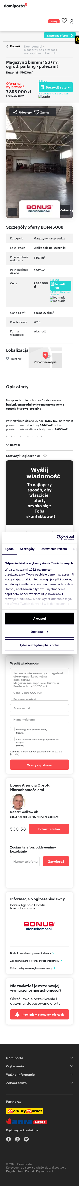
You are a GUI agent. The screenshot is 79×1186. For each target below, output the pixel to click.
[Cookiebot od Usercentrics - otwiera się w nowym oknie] (56, 537)
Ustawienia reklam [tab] (54, 548)
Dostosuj (37, 631)
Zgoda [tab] (9, 548)
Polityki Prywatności (39, 1171)
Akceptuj (39, 618)
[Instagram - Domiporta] (17, 1139)
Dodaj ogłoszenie (54, 21)
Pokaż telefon (49, 829)
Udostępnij (26, 112)
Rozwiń (15, 444)
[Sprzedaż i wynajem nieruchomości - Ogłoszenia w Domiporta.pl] (15, 5)
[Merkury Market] (24, 1111)
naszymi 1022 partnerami (34, 569)
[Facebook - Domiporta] (8, 1139)
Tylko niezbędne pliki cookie (39, 645)
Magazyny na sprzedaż (49, 238)
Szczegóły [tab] (27, 548)
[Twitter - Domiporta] (26, 1139)
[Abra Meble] (26, 1121)
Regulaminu (14, 1171)
